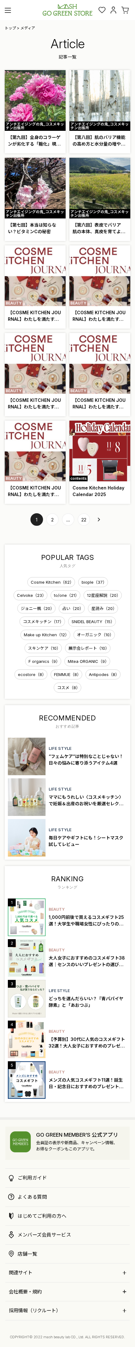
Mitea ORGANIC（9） (88, 661)
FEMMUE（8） (67, 674)
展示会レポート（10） (88, 648)
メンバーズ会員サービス (44, 1235)
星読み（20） (104, 608)
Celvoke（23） (31, 595)
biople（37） (94, 582)
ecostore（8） (32, 674)
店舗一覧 (27, 1254)
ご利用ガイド (32, 1178)
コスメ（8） (68, 687)
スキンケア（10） (44, 648)
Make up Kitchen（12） (46, 634)
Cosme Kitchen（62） (52, 582)
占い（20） (73, 608)
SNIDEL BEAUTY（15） (93, 621)
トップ (10, 28)
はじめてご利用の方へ (42, 1216)
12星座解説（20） (104, 595)
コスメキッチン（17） (43, 621)
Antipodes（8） (104, 674)
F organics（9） (44, 661)
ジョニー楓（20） (37, 608)
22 (83, 520)
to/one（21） (66, 595)
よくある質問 (32, 1197)
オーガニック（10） (95, 634)
